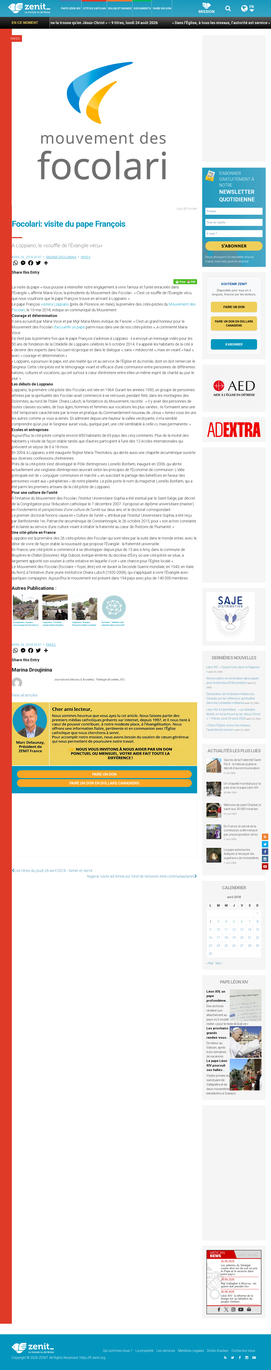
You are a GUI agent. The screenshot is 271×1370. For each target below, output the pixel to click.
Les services (165, 1351)
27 (241, 945)
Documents (142, 8)
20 (241, 937)
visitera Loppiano (55, 304)
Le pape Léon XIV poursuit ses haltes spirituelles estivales (216, 1070)
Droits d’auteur (217, 1351)
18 (226, 937)
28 (249, 945)
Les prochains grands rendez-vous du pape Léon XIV (217, 1037)
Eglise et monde (119, 8)
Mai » (219, 963)
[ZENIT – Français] (34, 8)
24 (218, 945)
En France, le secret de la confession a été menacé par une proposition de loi (241, 830)
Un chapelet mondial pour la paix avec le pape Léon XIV (242, 785)
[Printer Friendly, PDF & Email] (185, 281)
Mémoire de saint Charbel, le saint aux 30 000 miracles (242, 807)
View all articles (24, 695)
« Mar (210, 963)
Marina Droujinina (61, 257)
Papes (15, 39)
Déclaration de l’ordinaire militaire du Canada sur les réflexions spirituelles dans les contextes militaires (230, 698)
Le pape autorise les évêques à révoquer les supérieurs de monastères (241, 854)
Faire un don (162, 8)
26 (234, 945)
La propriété (144, 1351)
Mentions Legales (191, 1351)
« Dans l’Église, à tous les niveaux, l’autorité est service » (181, 22)
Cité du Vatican (94, 8)
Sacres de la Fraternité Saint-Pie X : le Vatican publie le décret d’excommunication (242, 764)
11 (226, 929)
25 (226, 945)
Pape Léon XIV (71, 8)
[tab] (220, 1254)
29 (257, 945)
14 (249, 929)
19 (234, 937)
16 (210, 937)
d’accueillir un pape (69, 327)
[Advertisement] (104, 829)
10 (218, 929)
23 (210, 945)
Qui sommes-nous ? (118, 1351)
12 (234, 929)
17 (218, 937)
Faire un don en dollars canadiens (104, 783)
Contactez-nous (243, 1351)
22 (257, 937)
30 (210, 953)
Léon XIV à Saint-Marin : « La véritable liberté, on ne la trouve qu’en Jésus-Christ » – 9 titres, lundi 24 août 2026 (233, 714)
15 (257, 929)
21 (249, 937)
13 (241, 929)
